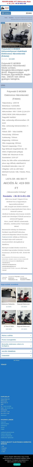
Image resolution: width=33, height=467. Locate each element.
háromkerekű (23, 278)
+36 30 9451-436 (20, 3)
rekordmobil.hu (6, 262)
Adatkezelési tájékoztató (7, 437)
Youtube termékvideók (6, 435)
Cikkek (2, 429)
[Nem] (31, 461)
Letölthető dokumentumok (7, 432)
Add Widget (16, 360)
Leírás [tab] (3, 85)
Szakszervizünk (7, 237)
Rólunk (2, 427)
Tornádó (4, 450)
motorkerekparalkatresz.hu (9, 266)
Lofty (3, 446)
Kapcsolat (3, 422)
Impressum (3, 415)
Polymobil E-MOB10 (25, 279)
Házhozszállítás (5, 423)
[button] (29, 25)
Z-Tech (3, 451)
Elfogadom (17, 464)
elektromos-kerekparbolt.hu (9, 264)
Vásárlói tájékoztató (6, 434)
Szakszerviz (4, 425)
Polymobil (17, 276)
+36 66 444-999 (7, 406)
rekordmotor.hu (20, 261)
